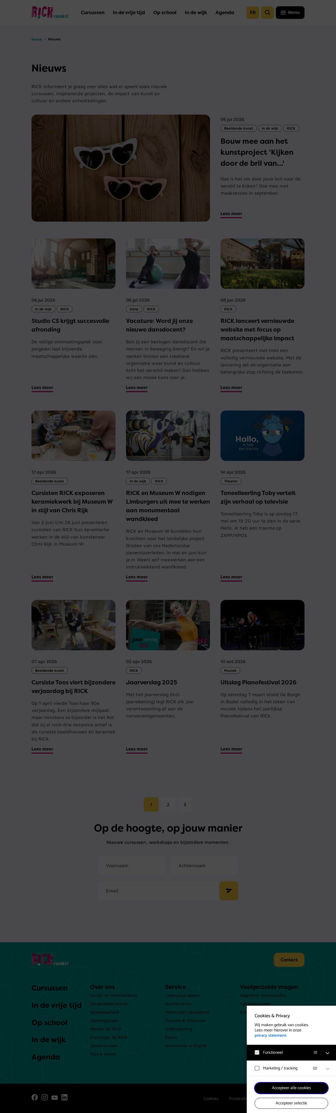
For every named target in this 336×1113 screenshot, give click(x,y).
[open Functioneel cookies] (327, 1053)
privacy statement (270, 1035)
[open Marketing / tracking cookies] (327, 1069)
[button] (286, 1052)
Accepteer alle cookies (291, 1087)
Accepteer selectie (291, 1103)
